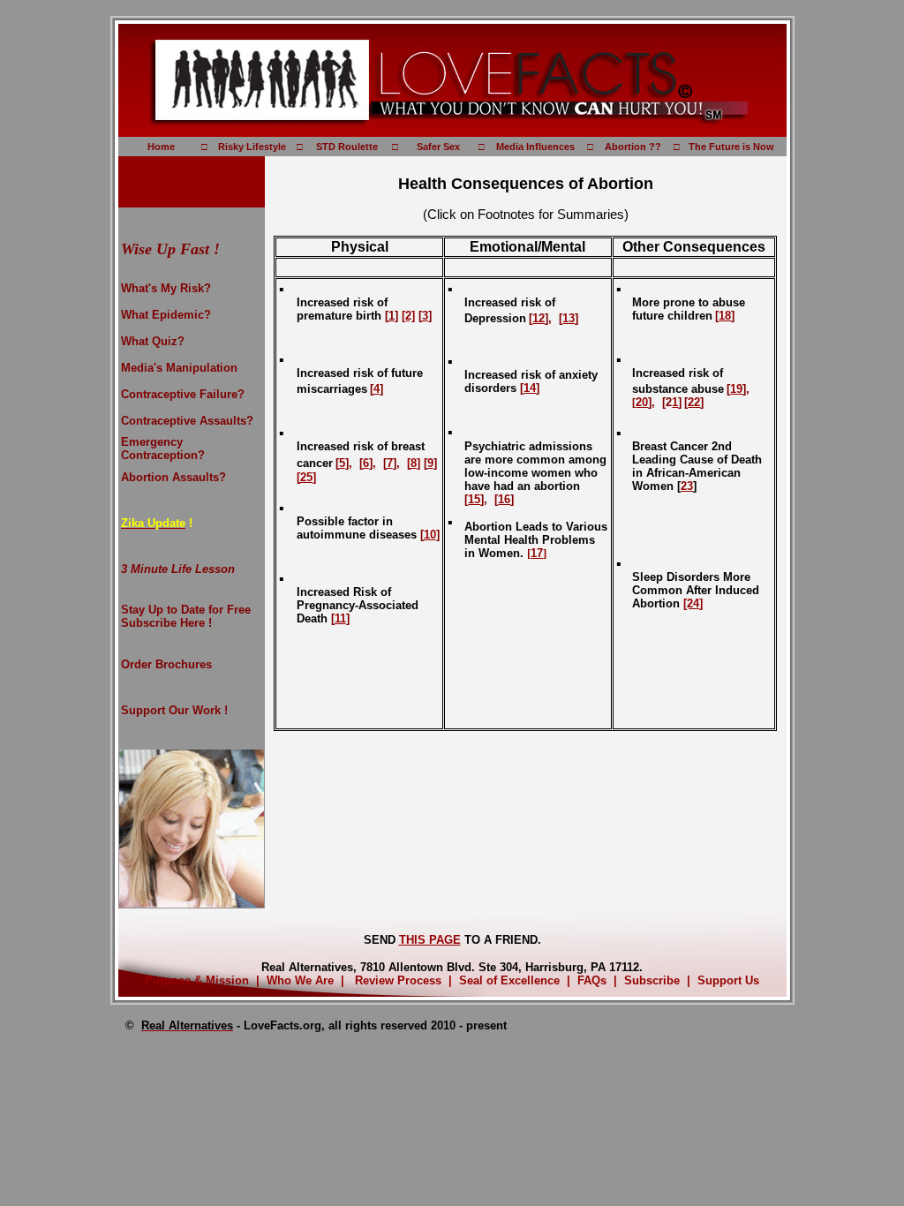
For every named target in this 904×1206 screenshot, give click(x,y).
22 (694, 402)
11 (340, 618)
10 (430, 534)
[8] (413, 463)
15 (474, 499)
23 (687, 486)
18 (725, 315)
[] (536, 553)
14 (530, 388)
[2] (408, 315)
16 (504, 499)
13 (568, 318)
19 (736, 389)
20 (642, 402)
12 (538, 318)
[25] (306, 477)
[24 (691, 603)
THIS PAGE (430, 939)
